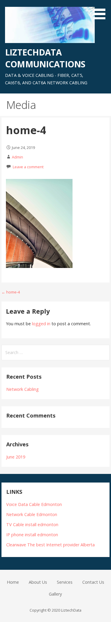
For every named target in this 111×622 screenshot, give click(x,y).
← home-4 (10, 292)
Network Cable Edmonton (31, 514)
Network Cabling (22, 389)
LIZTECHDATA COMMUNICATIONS (45, 58)
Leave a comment (28, 166)
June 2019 (15, 457)
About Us (38, 582)
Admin (17, 157)
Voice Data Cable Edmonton (34, 504)
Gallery (55, 594)
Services (65, 582)
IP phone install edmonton (32, 534)
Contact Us (93, 582)
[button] (101, 10)
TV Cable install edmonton (32, 524)
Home (13, 582)
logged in (41, 323)
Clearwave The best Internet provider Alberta (50, 545)
